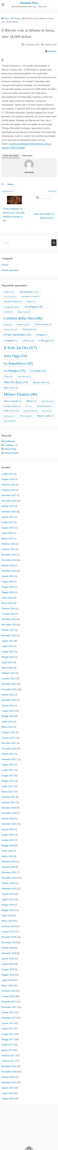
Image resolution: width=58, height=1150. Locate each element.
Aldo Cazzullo (10, 296)
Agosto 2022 (7, 705)
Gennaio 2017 (8, 1061)
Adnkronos (9, 292)
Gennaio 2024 (8, 614)
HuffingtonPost (29, 329)
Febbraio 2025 (8, 544)
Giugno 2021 (7, 775)
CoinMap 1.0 (10, 445)
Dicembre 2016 (8, 1066)
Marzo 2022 (7, 727)
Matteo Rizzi (11, 388)
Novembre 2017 (9, 1007)
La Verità (38, 370)
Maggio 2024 (7, 592)
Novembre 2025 (9, 501)
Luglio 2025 (7, 522)
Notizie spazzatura (10, 270)
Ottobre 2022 (7, 694)
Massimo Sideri (41, 382)
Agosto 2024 (7, 576)
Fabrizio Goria (23, 325)
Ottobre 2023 (7, 630)
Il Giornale (10, 340)
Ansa (31, 301)
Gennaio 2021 (8, 802)
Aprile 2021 (7, 786)
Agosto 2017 (7, 1023)
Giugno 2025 (7, 527)
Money (31, 401)
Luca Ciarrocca (24, 376)
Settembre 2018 (8, 953)
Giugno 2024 (7, 587)
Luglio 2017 (7, 1028)
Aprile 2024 (7, 597)
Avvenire (8, 312)
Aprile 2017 (7, 1044)
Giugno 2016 (7, 1098)
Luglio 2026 (7, 474)
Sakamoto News (29, 2)
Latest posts (27, 156)
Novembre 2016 (9, 1071)
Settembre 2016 (8, 1082)
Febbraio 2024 (8, 608)
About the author (11, 156)
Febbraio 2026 (8, 484)
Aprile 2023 (7, 662)
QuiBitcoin (9, 441)
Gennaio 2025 (8, 549)
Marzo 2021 (7, 791)
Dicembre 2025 (8, 495)
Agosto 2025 (7, 517)
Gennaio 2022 (8, 737)
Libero (8, 376)
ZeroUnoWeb (10, 421)
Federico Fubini (43, 324)
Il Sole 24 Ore (20, 347)
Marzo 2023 (7, 667)
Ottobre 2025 (7, 506)
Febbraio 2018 (8, 991)
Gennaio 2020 (8, 867)
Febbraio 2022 (8, 732)
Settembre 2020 (8, 824)
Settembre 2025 (8, 511)
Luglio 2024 (7, 581)
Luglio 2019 (7, 899)
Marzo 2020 (7, 856)
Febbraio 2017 (8, 1055)
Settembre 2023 (8, 635)
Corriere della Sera (23, 318)
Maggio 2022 (7, 716)
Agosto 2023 (7, 641)
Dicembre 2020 (8, 807)
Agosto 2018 (7, 958)
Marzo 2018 (7, 985)
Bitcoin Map (10, 449)
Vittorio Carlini (45, 415)
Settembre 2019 (8, 888)
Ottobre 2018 (7, 947)
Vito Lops (26, 416)
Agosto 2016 (7, 1088)
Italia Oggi (15, 356)
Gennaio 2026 (8, 490)
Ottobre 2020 (7, 818)
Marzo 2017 (7, 1050)
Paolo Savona (47, 401)
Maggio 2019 (7, 910)
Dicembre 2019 (8, 872)
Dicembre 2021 (8, 743)
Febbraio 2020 (8, 861)
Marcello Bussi (16, 382)
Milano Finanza (20, 394)
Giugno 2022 (7, 711)
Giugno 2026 (7, 479)
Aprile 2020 (7, 851)
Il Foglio (41, 334)
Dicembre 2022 (8, 684)
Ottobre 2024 (7, 565)
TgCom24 (46, 411)
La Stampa (14, 371)
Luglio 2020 (7, 834)
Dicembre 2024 (8, 554)
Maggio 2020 (7, 845)
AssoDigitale (33, 306)
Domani (8, 325)
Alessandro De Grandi (30, 296)
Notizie (11, 184)
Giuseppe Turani (11, 329)
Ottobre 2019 (7, 883)
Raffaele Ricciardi (44, 406)
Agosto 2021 (7, 764)
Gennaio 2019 (8, 931)
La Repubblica (18, 363)
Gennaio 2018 (8, 996)
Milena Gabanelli (12, 401)
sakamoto (52, 51)
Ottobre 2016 (7, 1077)
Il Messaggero (46, 341)
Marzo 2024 (7, 603)
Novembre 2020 (9, 813)
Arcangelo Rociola (11, 307)
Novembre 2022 (9, 689)
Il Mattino (28, 341)
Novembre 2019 (9, 877)
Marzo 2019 (7, 921)
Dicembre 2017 (8, 1001)
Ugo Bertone (9, 416)
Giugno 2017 (7, 1034)
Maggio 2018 (7, 974)
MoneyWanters (11, 453)
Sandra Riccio (11, 411)
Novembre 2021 (9, 748)
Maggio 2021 (7, 781)
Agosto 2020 (7, 829)
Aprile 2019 (7, 915)
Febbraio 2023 (8, 673)
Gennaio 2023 (8, 678)
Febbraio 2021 (8, 797)
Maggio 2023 (7, 657)
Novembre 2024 (9, 560)
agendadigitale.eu (29, 292)
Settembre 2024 (8, 571)
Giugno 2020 (7, 840)
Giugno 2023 (7, 651)
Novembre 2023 (9, 624)
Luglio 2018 (7, 964)
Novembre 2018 (9, 942)
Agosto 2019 (7, 894)
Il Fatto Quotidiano (17, 334)
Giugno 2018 (7, 969)
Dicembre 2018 (8, 937)
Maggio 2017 (7, 1039)
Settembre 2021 (8, 759)
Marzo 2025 (7, 538)
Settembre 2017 (8, 1017)
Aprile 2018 (7, 980)
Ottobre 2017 (7, 1012)
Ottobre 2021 (7, 754)
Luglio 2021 (7, 770)
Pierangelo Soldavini (12, 406)
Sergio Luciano (30, 411)
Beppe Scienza (24, 312)
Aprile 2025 (7, 533)
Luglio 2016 (7, 1093)
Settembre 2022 (8, 700)
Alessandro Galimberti (13, 301)
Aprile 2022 (7, 721)
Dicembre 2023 (8, 619)
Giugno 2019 (7, 904)
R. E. (29, 406)
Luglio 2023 (7, 646)
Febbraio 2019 (8, 926)
